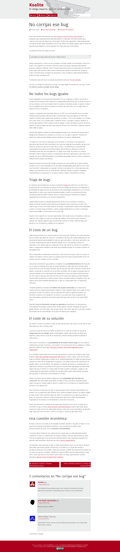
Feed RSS (85, 545)
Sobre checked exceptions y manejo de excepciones (77, 465)
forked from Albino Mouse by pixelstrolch (72, 545)
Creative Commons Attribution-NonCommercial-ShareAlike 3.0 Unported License (66, 546)
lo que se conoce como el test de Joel (69, 36)
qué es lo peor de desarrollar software (50, 457)
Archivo (43, 15)
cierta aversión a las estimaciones (58, 407)
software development (67, 30)
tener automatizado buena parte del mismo (50, 357)
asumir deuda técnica (67, 440)
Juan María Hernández (49, 30)
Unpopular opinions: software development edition (41, 465)
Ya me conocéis (75, 80)
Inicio (34, 15)
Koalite (36, 5)
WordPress (51, 545)
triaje (65, 185)
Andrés (41, 482)
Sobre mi (53, 15)
